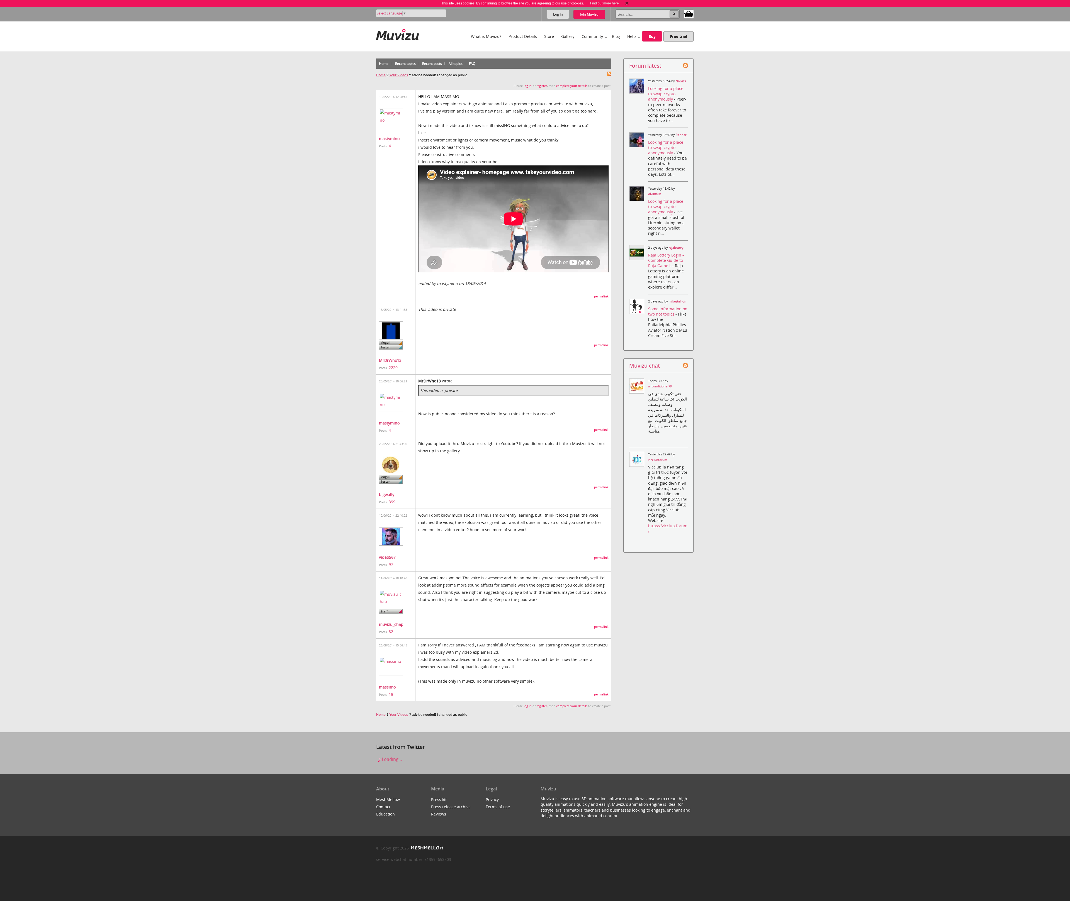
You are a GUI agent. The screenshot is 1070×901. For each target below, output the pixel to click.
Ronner (681, 135)
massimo (387, 687)
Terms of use (498, 806)
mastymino (389, 138)
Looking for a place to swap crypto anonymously (665, 94)
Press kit (439, 799)
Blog (616, 36)
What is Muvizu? (486, 36)
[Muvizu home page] (397, 34)
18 (391, 694)
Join (589, 14)
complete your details (571, 86)
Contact (383, 806)
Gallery (567, 36)
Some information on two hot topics (667, 311)
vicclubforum (657, 460)
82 (391, 631)
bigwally (386, 494)
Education (385, 814)
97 (391, 564)
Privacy (492, 799)
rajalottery (676, 248)
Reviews (438, 814)
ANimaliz (654, 194)
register (541, 86)
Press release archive (451, 806)
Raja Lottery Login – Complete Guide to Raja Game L (666, 260)
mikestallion (677, 301)
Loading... (391, 759)
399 (392, 501)
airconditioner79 (660, 386)
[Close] (627, 3)
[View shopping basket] (689, 14)
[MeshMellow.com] (426, 848)
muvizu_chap (391, 624)
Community (592, 36)
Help (631, 36)
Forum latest (645, 65)
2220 (393, 367)
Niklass (681, 81)
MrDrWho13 (390, 360)
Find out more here (604, 3)
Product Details (523, 36)
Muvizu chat (644, 365)
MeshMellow (388, 799)
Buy (652, 36)
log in (528, 86)
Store (549, 36)
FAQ (472, 63)
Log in (558, 14)
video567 (387, 557)
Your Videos (398, 75)
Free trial (678, 36)
